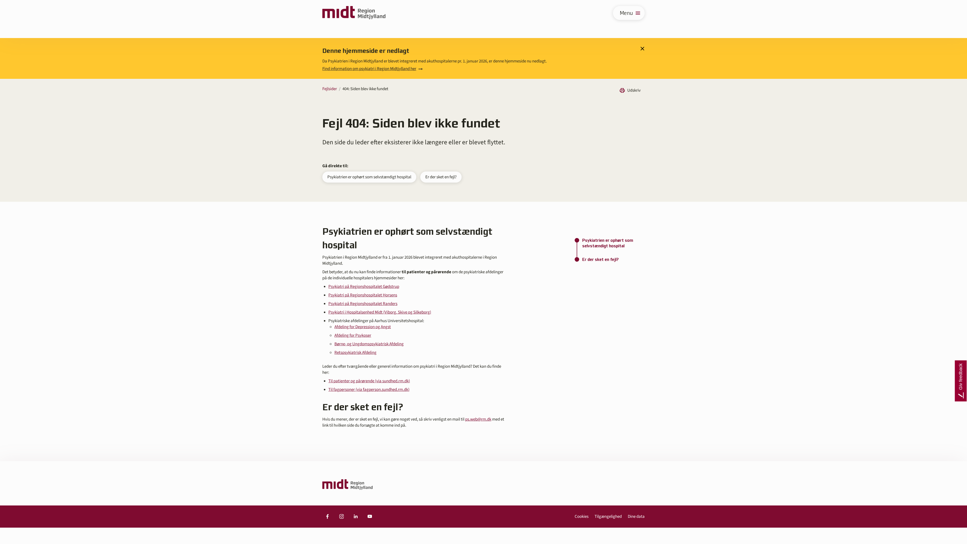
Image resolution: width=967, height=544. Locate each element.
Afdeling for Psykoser (352, 335)
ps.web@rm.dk (478, 419)
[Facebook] (327, 517)
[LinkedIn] (356, 517)
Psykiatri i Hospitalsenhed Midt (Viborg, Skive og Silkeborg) (379, 312)
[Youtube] (370, 517)
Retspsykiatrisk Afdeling (355, 353)
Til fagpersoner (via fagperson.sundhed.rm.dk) (368, 390)
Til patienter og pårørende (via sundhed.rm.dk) (369, 381)
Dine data (636, 517)
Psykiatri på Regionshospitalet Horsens (362, 295)
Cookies (582, 517)
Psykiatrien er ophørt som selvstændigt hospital (369, 177)
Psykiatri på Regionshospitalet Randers (362, 304)
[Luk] (642, 48)
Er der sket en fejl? (441, 177)
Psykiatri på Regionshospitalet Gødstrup (363, 287)
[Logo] (354, 13)
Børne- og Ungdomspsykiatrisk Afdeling (369, 344)
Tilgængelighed (608, 517)
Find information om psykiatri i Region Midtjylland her (369, 69)
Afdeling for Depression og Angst (362, 327)
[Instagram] (341, 517)
